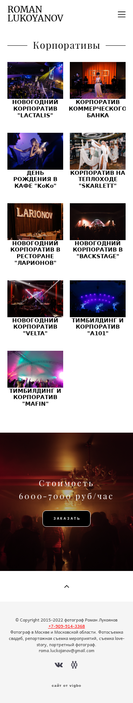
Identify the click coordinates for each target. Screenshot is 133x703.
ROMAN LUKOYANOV (35, 14)
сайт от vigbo (66, 686)
